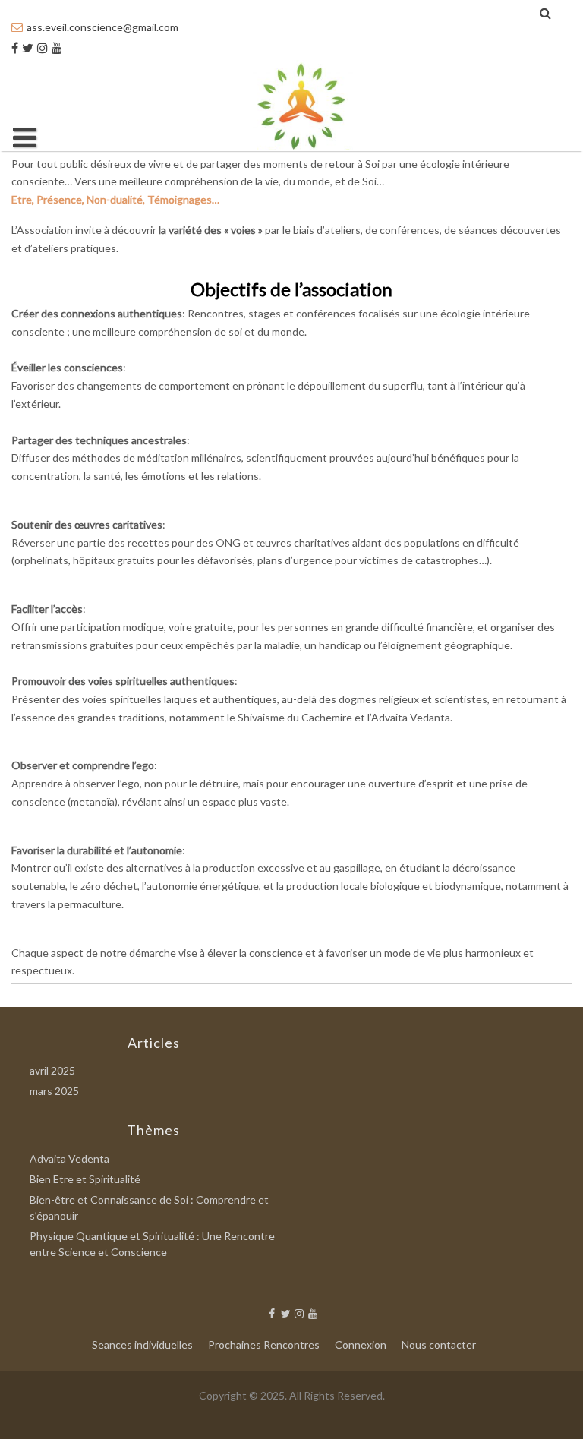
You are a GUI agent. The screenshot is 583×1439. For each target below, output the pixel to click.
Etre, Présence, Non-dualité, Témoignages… (115, 199)
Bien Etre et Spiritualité (85, 1178)
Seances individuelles (142, 1344)
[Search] (546, 13)
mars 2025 (54, 1090)
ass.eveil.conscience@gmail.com (102, 27)
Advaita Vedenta (69, 1158)
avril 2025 (52, 1070)
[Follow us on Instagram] (42, 47)
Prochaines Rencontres (264, 1344)
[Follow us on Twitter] (27, 47)
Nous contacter (439, 1344)
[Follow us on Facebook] (14, 47)
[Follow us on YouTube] (57, 47)
